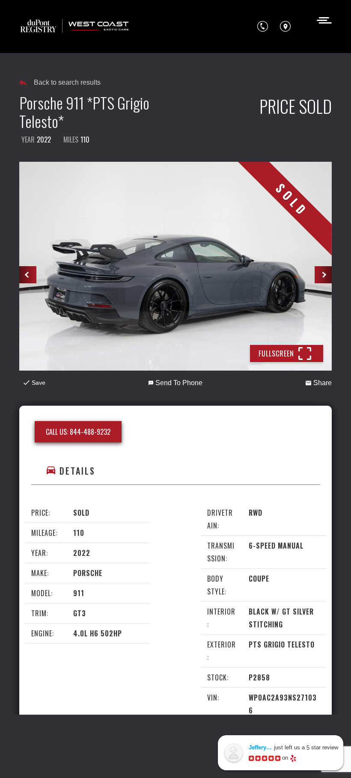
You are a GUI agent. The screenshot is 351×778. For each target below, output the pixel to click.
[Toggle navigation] (322, 19)
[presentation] (27, 274)
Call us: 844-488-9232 (78, 432)
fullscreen (276, 353)
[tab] (175, 471)
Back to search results (67, 82)
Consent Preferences (163, 759)
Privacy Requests (96, 759)
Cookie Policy (42, 759)
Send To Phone (178, 382)
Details (77, 470)
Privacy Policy (200, 743)
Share (322, 382)
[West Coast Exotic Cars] (75, 26)
